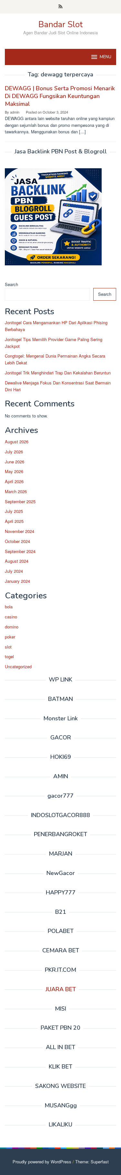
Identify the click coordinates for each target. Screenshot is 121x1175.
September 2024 (20, 551)
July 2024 (14, 571)
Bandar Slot (60, 24)
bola (9, 607)
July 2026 (14, 452)
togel (9, 656)
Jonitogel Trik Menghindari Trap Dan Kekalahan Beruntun (58, 373)
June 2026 (14, 462)
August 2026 (16, 441)
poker (10, 637)
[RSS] (60, 7)
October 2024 (17, 541)
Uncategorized (18, 666)
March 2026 (16, 491)
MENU (105, 57)
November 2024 (19, 531)
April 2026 (14, 481)
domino (11, 627)
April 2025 (14, 521)
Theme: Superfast (92, 1161)
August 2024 (16, 561)
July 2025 (14, 511)
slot (8, 647)
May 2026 (14, 471)
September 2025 (20, 501)
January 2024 (17, 581)
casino (11, 617)
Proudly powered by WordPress (42, 1161)
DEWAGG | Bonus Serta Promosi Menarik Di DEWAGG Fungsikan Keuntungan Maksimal (60, 96)
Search (11, 284)
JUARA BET (60, 989)
